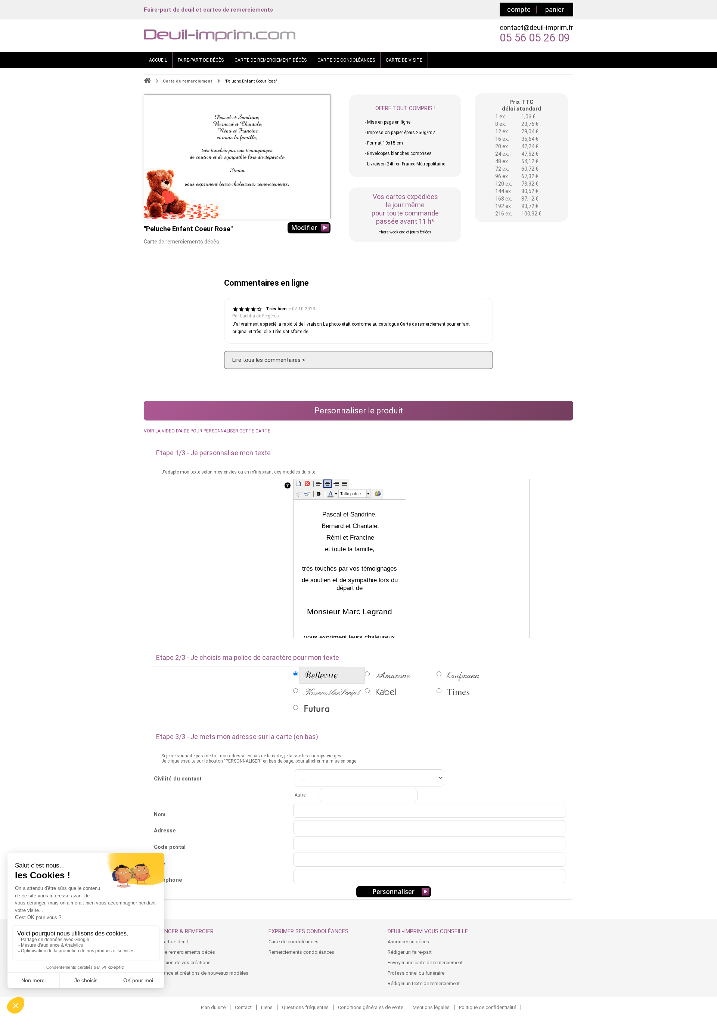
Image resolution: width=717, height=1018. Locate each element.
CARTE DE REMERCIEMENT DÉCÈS (271, 60)
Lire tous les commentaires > (268, 360)
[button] (299, 483)
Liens (267, 1007)
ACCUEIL (158, 60)
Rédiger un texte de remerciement (424, 983)
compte (519, 9)
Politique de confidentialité (487, 1007)
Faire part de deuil (168, 941)
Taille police (350, 493)
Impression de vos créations (180, 962)
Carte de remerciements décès (182, 952)
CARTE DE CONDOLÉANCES (346, 60)
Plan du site (213, 1007)
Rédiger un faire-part (410, 952)
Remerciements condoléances (301, 952)
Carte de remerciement (187, 81)
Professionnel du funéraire (416, 973)
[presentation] (354, 494)
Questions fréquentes (305, 1007)
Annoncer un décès (408, 941)
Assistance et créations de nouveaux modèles (198, 973)
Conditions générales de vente (370, 1007)
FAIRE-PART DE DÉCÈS (201, 60)
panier (554, 9)
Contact (243, 1007)
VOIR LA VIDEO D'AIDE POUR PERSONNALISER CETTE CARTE (207, 431)
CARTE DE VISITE (404, 60)
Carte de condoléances (294, 941)
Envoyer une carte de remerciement (425, 962)
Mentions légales (431, 1007)
